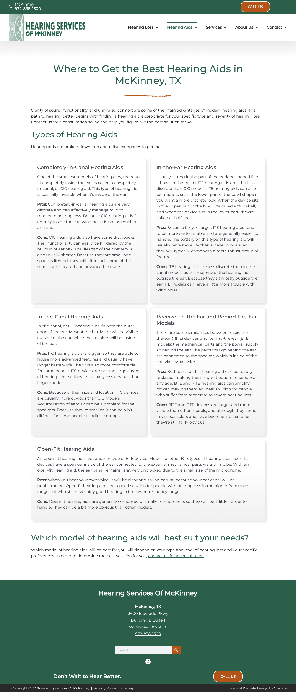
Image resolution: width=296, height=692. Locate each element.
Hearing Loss (141, 27)
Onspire (280, 688)
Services (214, 27)
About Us (244, 27)
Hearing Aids (179, 27)
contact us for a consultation (176, 555)
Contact (274, 27)
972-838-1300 (28, 8)
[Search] (176, 650)
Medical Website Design (248, 688)
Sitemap (127, 688)
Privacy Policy (105, 688)
